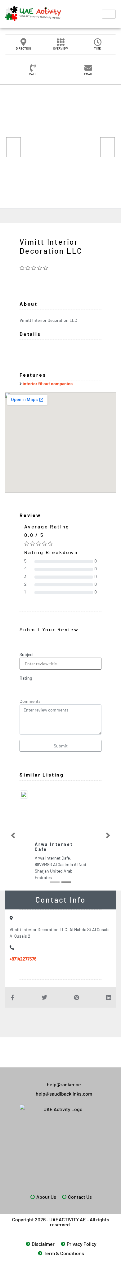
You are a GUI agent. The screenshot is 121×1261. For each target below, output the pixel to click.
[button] (13, 836)
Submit (61, 745)
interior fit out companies (48, 383)
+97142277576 (23, 958)
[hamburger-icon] (109, 14)
